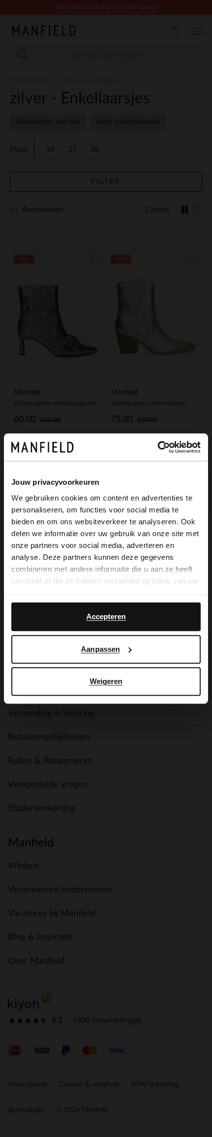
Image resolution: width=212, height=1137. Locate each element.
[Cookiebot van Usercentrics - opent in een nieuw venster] (157, 447)
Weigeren (106, 681)
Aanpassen (100, 649)
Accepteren (106, 616)
